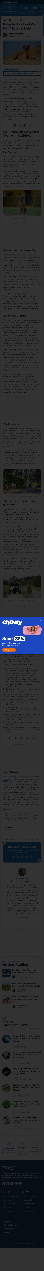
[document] (22, 635)
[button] (41, 620)
